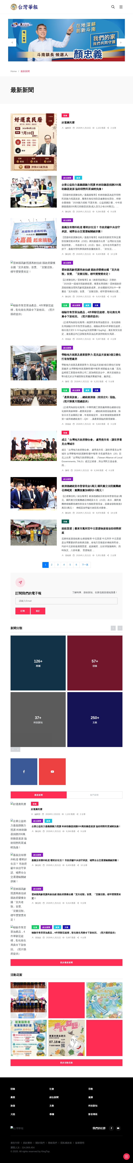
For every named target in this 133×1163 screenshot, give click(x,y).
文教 (96, 305)
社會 (65, 305)
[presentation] (12, 42)
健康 (78, 178)
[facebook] (24, 771)
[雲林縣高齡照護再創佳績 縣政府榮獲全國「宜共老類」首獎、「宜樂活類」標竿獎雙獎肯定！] (34, 267)
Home (14, 71)
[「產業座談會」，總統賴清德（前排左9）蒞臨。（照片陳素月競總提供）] (34, 397)
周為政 (68, 339)
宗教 (65, 522)
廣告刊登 (15, 1143)
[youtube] (52, 771)
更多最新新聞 (66, 962)
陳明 (67, 381)
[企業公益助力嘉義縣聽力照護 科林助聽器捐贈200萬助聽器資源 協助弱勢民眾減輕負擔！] (34, 192)
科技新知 (92, 1105)
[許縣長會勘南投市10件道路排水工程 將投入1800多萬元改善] (66, 1000)
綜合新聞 (67, 178)
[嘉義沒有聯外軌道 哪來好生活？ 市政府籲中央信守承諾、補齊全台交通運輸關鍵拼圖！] (34, 233)
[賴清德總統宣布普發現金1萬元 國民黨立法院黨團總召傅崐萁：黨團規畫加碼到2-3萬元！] (34, 493)
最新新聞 (38, 795)
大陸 (13, 1114)
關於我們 (40, 1143)
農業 (13, 1097)
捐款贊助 (27, 1143)
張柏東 (68, 555)
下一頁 (85, 565)
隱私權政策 (66, 1143)
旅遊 (13, 1105)
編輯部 (68, 128)
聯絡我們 (52, 1143)
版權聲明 (79, 1143)
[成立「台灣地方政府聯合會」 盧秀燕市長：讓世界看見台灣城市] (34, 446)
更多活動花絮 (66, 1063)
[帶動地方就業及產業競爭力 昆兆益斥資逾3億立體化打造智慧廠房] (34, 363)
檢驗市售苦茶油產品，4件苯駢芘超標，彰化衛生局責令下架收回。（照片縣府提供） (74, 932)
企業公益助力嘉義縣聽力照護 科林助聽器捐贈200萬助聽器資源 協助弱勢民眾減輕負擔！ (76, 826)
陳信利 (68, 211)
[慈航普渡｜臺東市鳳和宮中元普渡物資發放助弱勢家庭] (34, 533)
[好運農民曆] (34, 142)
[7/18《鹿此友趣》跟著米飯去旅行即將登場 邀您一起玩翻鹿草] (66, 1038)
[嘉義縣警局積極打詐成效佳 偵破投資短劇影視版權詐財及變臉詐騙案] (29, 1000)
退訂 (38, 611)
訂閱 (23, 611)
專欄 (51, 1114)
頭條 (65, 115)
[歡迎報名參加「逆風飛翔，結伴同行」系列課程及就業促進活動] (29, 1038)
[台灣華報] (24, 6)
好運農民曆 (68, 122)
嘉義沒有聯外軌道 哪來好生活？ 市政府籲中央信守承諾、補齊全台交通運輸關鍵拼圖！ (75, 860)
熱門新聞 (94, 795)
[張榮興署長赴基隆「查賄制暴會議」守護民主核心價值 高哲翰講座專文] (104, 1038)
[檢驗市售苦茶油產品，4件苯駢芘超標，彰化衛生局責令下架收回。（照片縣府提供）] (34, 309)
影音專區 (92, 1114)
